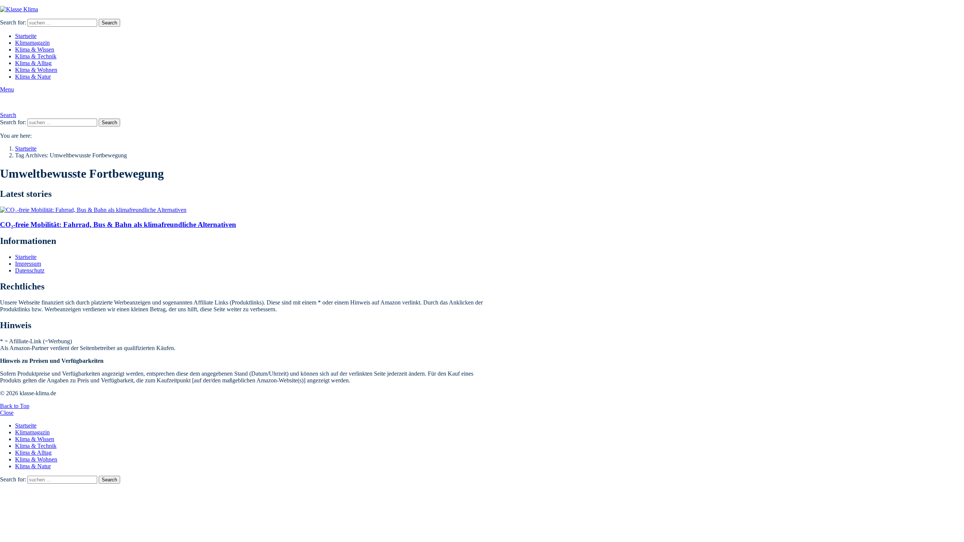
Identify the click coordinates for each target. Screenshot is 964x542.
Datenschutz (29, 270)
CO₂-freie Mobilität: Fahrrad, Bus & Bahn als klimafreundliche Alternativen (118, 224)
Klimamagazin (32, 43)
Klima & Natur (33, 76)
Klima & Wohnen (36, 70)
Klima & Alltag (33, 63)
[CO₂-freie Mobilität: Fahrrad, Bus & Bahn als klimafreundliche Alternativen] (247, 210)
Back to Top (14, 406)
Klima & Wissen (34, 49)
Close (7, 413)
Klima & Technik (35, 56)
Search (109, 23)
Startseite (26, 36)
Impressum (28, 263)
